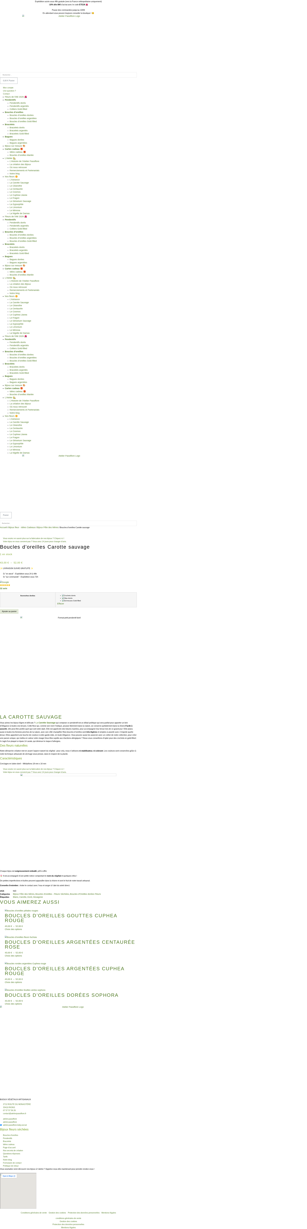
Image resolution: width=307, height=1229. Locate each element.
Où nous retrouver (18, 167)
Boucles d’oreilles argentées (23, 118)
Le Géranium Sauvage (20, 201)
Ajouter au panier (9, 611)
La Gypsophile (16, 204)
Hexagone (38, 897)
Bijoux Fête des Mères (47, 527)
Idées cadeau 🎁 (18, 152)
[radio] (98, 595)
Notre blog (15, 173)
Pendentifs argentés (19, 106)
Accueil (3, 527)
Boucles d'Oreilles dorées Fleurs (85, 894)
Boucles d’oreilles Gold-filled (23, 121)
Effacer (60, 603)
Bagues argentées (18, 143)
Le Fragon (14, 198)
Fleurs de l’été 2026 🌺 (16, 97)
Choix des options (13, 929)
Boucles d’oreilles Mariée (22, 155)
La (45, 723)
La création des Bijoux (20, 164)
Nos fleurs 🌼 (11, 176)
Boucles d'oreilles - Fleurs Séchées (52, 894)
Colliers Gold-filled (18, 109)
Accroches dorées (27, 595)
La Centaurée (16, 189)
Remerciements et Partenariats (24, 170)
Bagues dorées (17, 140)
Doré (29, 897)
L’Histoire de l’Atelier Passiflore (24, 161)
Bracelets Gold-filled (19, 133)
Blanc (15, 897)
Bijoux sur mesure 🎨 (15, 146)
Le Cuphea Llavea (18, 195)
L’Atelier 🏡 (10, 158)
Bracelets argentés (19, 130)
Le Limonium (16, 207)
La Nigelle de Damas (20, 213)
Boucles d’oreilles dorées (22, 115)
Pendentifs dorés (18, 103)
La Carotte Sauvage (19, 183)
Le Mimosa (15, 210)
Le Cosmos (15, 192)
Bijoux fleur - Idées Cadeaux (21, 527)
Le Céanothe (16, 186)
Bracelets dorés (17, 127)
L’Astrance (15, 180)
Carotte (22, 897)
